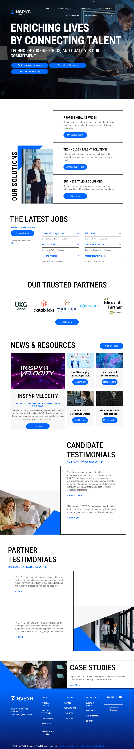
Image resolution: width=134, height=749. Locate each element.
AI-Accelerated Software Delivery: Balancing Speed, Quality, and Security (109, 374)
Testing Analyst (49, 255)
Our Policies (64, 746)
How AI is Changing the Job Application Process (80, 374)
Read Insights (81, 382)
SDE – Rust (90, 233)
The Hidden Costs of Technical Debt (110, 412)
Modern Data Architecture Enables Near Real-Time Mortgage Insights (80, 412)
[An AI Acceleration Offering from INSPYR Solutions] (38, 370)
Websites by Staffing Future (93, 746)
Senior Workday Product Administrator (53, 233)
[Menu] (120, 12)
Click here (15, 243)
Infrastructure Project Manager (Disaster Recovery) (98, 255)
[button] (75, 135)
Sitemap (75, 746)
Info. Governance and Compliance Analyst (95, 244)
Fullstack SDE (48, 244)
